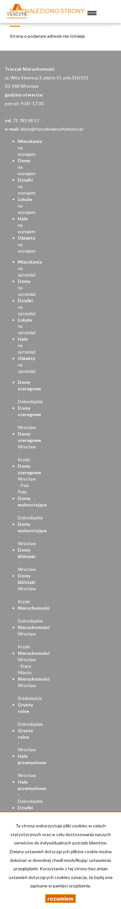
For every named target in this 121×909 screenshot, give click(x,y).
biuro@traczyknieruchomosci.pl (52, 129)
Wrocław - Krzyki (29, 446)
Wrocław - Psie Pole (29, 478)
